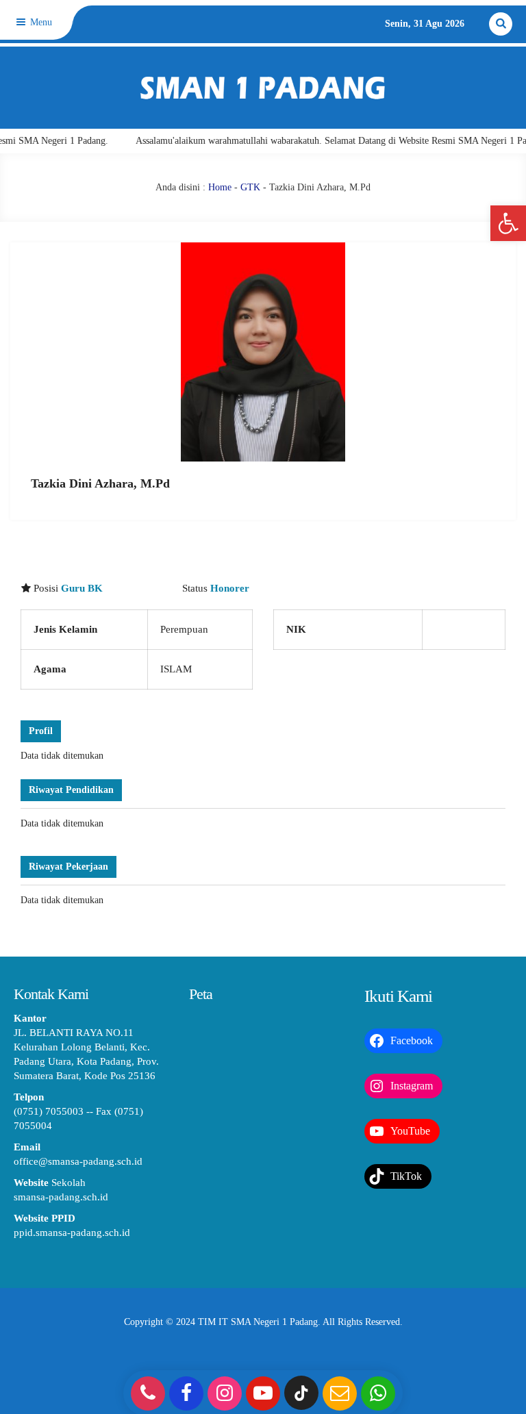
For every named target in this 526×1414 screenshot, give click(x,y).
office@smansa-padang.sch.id (78, 1161)
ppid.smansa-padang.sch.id (72, 1232)
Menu (39, 22)
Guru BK (82, 588)
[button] (508, 223)
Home (219, 187)
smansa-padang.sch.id (61, 1196)
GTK (250, 187)
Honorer (229, 588)
